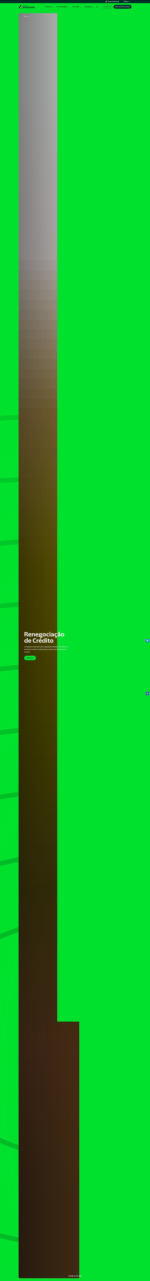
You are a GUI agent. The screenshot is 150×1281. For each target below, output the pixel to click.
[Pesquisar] (97, 7)
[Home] (28, 6)
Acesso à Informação (113, 1)
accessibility (147, 693)
